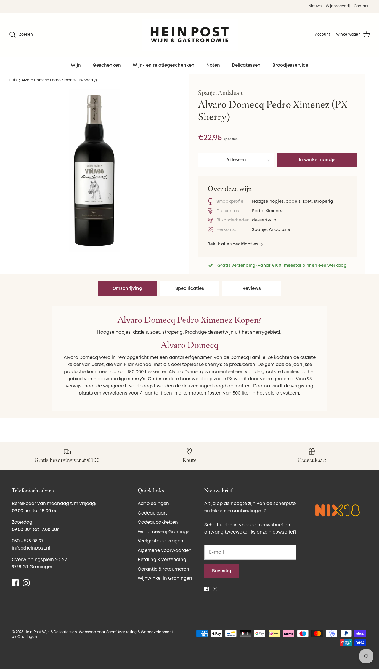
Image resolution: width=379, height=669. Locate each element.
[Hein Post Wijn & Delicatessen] (190, 35)
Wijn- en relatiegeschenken (164, 65)
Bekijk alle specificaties (233, 244)
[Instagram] (26, 582)
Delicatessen (246, 65)
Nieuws (315, 6)
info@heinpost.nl (31, 548)
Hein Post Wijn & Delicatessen (50, 632)
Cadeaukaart (152, 513)
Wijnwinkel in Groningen (165, 578)
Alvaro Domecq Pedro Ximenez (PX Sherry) (59, 80)
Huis (13, 80)
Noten (213, 65)
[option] (94, 170)
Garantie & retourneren (163, 569)
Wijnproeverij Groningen (165, 532)
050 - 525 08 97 (27, 541)
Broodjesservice (290, 65)
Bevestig (221, 571)
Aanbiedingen (153, 504)
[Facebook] (15, 582)
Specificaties (189, 288)
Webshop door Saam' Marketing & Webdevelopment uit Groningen (92, 635)
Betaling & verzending (162, 560)
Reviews (252, 288)
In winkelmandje (317, 160)
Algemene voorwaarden (165, 550)
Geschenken (107, 65)
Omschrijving (127, 288)
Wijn (76, 65)
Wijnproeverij (338, 6)
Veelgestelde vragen (160, 541)
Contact (361, 6)
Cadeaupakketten (158, 522)
